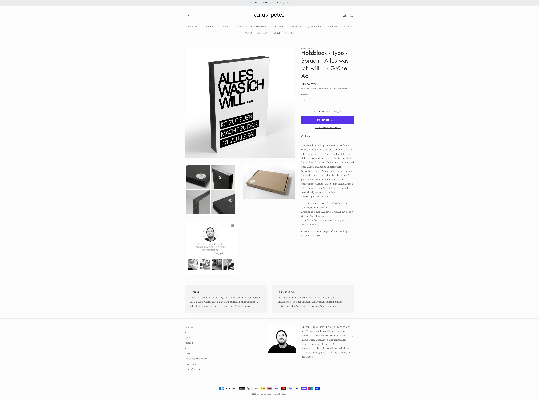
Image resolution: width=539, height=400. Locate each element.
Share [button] (307, 136)
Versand (315, 88)
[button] (188, 15)
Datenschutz (191, 353)
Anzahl (304, 93)
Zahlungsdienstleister (196, 358)
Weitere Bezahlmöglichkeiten (328, 127)
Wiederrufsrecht (193, 364)
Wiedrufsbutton (193, 369)
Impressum (190, 327)
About (187, 332)
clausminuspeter (264, 394)
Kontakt (189, 337)
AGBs (187, 348)
